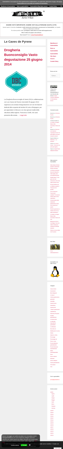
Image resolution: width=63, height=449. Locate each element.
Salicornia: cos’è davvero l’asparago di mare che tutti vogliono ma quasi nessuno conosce (55, 133)
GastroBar (52, 301)
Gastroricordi (53, 307)
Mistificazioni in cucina (55, 331)
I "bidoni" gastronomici (55, 309)
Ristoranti (52, 358)
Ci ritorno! (52, 295)
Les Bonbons (53, 326)
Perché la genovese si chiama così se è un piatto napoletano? (55, 210)
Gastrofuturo (52, 305)
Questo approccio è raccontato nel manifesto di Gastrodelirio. (32, 3)
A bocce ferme (53, 288)
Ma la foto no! (53, 328)
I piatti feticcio (53, 311)
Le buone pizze (53, 319)
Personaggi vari (53, 339)
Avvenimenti (52, 291)
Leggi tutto (23, 115)
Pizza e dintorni (53, 356)
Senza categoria (53, 360)
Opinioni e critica (53, 335)
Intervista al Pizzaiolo (54, 313)
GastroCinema (53, 303)
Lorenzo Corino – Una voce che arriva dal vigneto (55, 145)
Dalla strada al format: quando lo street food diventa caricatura (54, 167)
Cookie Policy (53, 6)
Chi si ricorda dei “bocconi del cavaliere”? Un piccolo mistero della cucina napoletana (55, 195)
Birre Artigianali (53, 293)
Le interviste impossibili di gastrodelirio (53, 323)
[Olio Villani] (55, 249)
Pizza (51, 354)
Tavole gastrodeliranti (54, 362)
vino (54, 1)
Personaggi (52, 337)
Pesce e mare (53, 341)
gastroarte (52, 299)
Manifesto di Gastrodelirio (8, 6)
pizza (60, 1)
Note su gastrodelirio (22, 6)
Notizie (51, 333)
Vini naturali (52, 364)
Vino (51, 366)
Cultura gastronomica (54, 297)
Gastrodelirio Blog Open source (38, 6)
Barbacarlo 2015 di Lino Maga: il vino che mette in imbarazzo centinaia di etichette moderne (54, 225)
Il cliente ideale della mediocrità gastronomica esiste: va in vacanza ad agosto (54, 203)
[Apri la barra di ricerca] (61, 6)
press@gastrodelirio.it (37, 34)
